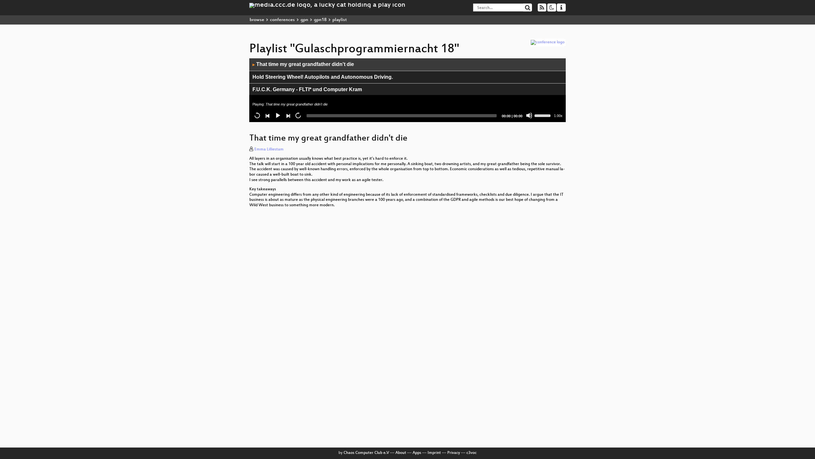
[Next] (288, 115)
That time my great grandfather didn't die (303, 64)
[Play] (277, 115)
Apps (417, 453)
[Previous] (267, 115)
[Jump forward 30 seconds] (298, 115)
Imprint (434, 453)
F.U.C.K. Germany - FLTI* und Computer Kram (307, 89)
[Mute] (529, 115)
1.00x (558, 116)
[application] (407, 90)
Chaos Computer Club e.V (366, 453)
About (400, 453)
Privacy (453, 453)
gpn (304, 20)
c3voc (471, 453)
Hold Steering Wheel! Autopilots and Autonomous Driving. (322, 77)
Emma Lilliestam (269, 149)
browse (257, 20)
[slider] (543, 115)
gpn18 (320, 20)
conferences (282, 20)
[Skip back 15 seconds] (257, 115)
